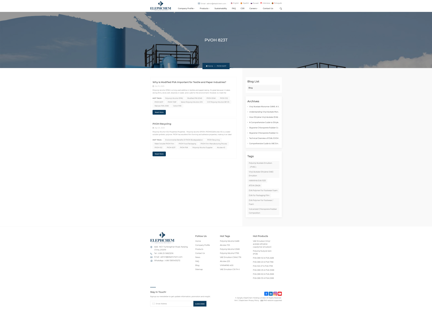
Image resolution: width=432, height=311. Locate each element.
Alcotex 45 (221, 148)
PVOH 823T (159, 102)
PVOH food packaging (187, 144)
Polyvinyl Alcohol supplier (202, 148)
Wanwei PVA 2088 (162, 106)
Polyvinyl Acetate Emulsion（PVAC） (260, 165)
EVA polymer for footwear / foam (261, 202)
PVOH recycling (213, 140)
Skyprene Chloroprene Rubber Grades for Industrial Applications (264, 133)
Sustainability (221, 8)
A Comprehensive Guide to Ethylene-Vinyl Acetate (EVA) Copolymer (264, 122)
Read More (159, 112)
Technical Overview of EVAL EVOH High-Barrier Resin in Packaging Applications (264, 138)
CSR (242, 8)
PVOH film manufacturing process (214, 144)
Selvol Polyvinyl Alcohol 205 (192, 102)
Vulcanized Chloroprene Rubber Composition (263, 211)
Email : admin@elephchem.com (213, 4)
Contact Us (268, 8)
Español (246, 3)
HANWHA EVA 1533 (257, 181)
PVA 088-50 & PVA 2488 (263, 258)
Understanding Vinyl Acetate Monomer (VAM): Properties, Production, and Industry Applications (264, 112)
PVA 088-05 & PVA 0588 (263, 270)
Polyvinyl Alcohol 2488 (229, 241)
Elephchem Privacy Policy (249, 300)
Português (278, 3)
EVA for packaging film (259, 195)
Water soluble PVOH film (164, 144)
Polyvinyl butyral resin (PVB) (262, 252)
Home (210, 66)
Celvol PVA (177, 106)
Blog (251, 88)
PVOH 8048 (211, 98)
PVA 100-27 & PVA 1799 (263, 266)
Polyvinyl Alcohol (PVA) (174, 98)
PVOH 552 (224, 98)
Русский (256, 3)
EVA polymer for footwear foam (263, 190)
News (197, 257)
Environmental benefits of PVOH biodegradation (184, 140)
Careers (253, 8)
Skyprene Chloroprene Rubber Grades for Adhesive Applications (264, 128)
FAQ (234, 8)
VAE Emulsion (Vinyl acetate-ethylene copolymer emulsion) (262, 244)
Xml (236, 300)
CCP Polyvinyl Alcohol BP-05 (218, 102)
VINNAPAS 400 (226, 265)
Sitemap (199, 269)
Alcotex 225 (225, 261)
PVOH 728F (172, 102)
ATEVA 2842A (254, 185)
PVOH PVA (184, 148)
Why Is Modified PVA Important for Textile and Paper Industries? (189, 82)
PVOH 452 (158, 148)
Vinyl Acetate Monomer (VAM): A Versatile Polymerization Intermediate (264, 107)
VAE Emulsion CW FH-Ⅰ (230, 269)
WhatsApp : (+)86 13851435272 (167, 260)
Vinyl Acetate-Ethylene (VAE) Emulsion (261, 174)
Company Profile (186, 8)
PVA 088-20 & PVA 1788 (263, 262)
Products (204, 8)
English (236, 3)
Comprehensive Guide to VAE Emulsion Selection (264, 143)
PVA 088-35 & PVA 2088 (263, 278)
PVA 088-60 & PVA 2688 (263, 274)
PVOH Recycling (162, 123)
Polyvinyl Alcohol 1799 (229, 253)
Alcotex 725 (225, 245)
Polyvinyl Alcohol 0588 (230, 249)
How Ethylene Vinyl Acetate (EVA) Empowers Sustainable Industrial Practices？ (264, 117)
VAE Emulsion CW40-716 (230, 257)
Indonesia (266, 3)
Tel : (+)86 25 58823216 (163, 253)
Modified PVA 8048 (194, 98)
